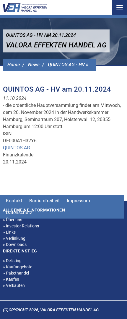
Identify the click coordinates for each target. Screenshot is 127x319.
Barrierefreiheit (44, 201)
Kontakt (14, 201)
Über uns (12, 219)
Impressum (78, 201)
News (34, 64)
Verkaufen (14, 285)
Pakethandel (16, 273)
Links (9, 232)
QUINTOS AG (16, 148)
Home (13, 64)
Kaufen (11, 279)
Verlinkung (14, 238)
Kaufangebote (17, 267)
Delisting (12, 260)
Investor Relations (21, 226)
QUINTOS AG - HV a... (70, 64)
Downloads (15, 244)
